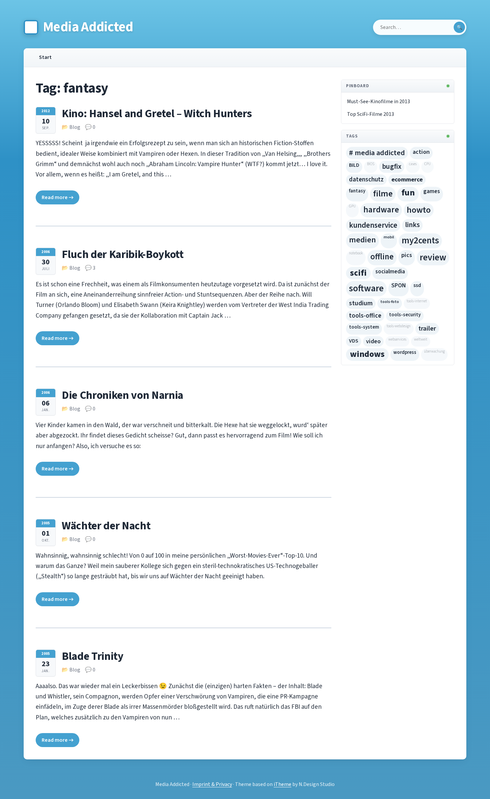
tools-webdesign (399, 326)
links (412, 225)
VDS (353, 341)
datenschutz (366, 179)
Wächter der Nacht (106, 526)
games (431, 191)
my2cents (420, 240)
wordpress (404, 352)
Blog (74, 127)
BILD (354, 165)
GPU (352, 206)
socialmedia (390, 272)
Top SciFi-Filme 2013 (370, 114)
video (373, 341)
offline (382, 257)
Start (45, 57)
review (433, 257)
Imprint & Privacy (212, 784)
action (421, 151)
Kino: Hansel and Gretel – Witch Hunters (157, 114)
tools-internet (417, 301)
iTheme (282, 784)
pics (406, 255)
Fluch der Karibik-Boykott (123, 254)
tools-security (405, 314)
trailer (427, 328)
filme (383, 193)
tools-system (364, 327)
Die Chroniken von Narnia (122, 395)
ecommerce (407, 179)
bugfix (391, 166)
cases (413, 163)
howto (419, 210)
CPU (427, 163)
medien (362, 240)
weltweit (420, 339)
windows (367, 354)
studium (361, 303)
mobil (389, 237)
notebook (356, 253)
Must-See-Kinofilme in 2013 (378, 101)
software (366, 288)
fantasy (357, 190)
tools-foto (389, 302)
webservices (397, 339)
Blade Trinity (93, 656)
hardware (381, 210)
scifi (358, 273)
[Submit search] (459, 27)
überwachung (434, 351)
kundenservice (373, 225)
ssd (417, 285)
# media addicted (377, 152)
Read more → (57, 197)
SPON (398, 286)
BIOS (370, 163)
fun (408, 193)
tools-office (365, 315)
